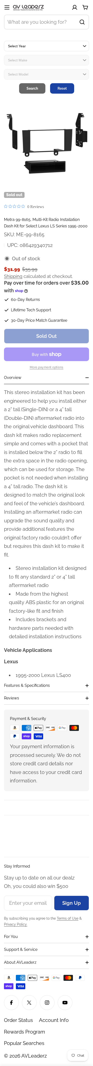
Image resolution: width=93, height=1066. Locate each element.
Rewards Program (24, 1032)
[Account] (75, 7)
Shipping (13, 276)
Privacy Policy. (15, 924)
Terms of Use (67, 918)
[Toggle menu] (7, 7)
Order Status (18, 1020)
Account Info (54, 1020)
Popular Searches (24, 1043)
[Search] (82, 22)
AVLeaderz (34, 1056)
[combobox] (46, 22)
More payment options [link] (46, 367)
